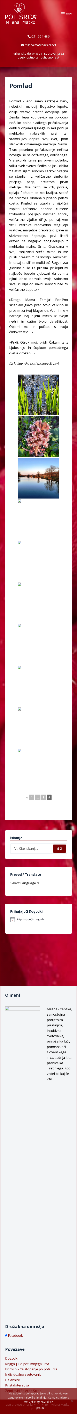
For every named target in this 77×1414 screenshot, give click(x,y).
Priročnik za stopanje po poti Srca (31, 1369)
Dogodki (11, 1358)
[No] (72, 1401)
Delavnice (12, 1380)
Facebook (15, 1335)
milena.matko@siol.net (40, 45)
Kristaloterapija (17, 1385)
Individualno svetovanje (23, 1374)
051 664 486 (40, 36)
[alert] (38, 919)
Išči (59, 848)
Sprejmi (40, 1408)
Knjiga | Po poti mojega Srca (27, 1364)
